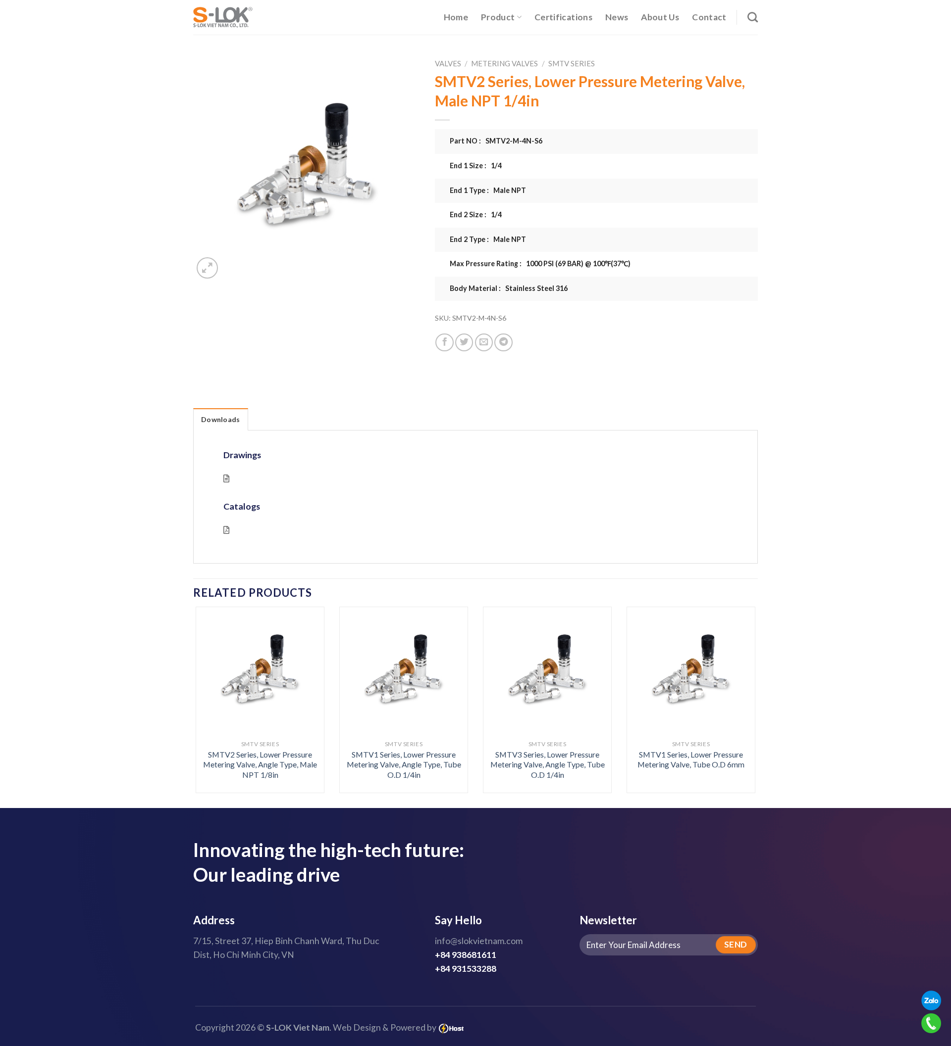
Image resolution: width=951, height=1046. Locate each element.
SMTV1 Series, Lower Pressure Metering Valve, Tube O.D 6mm (690, 759)
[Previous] (212, 678)
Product (498, 17)
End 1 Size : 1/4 (476, 165)
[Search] (752, 17)
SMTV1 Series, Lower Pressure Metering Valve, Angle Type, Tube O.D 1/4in (404, 764)
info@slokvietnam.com (479, 941)
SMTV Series (571, 63)
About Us (660, 17)
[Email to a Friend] (484, 342)
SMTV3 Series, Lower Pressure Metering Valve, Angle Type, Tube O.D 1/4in (547, 764)
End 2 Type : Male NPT (488, 239)
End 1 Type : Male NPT (488, 190)
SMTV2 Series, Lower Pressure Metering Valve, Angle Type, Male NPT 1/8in (260, 764)
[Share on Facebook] (444, 342)
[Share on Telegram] (503, 342)
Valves (448, 63)
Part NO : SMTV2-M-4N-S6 (496, 141)
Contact (709, 17)
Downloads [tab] (220, 419)
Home (456, 17)
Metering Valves (504, 63)
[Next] (739, 678)
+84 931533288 (465, 968)
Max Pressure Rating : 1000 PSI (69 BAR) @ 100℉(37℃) (540, 263)
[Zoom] (207, 268)
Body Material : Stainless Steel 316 (509, 288)
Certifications (563, 17)
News (616, 17)
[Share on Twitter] (464, 342)
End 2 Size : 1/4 (476, 214)
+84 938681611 (465, 955)
